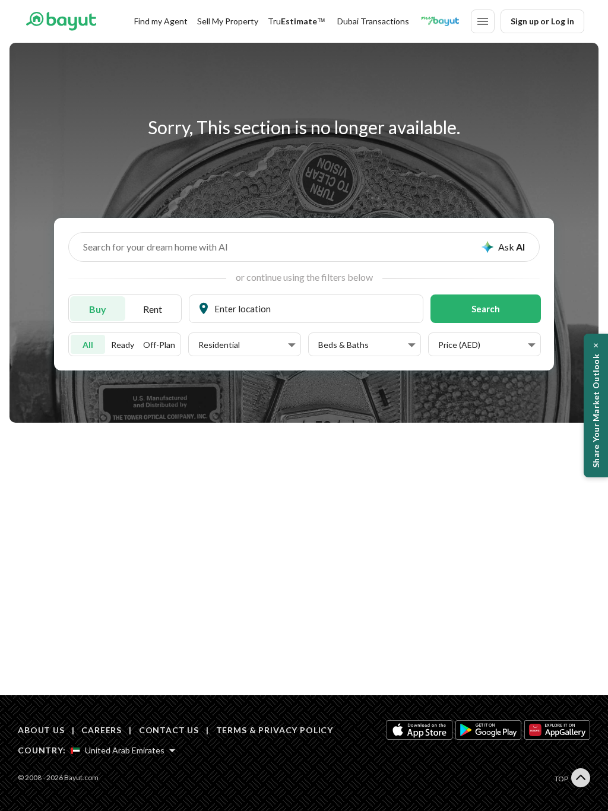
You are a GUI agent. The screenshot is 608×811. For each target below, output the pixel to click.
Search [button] (485, 308)
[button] (247, 345)
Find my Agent (161, 21)
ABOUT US (41, 730)
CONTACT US (169, 730)
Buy (97, 309)
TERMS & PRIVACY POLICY (274, 730)
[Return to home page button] (61, 21)
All (88, 345)
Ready (122, 345)
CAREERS (101, 730)
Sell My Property (227, 21)
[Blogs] (440, 21)
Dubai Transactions (373, 21)
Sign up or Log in (542, 21)
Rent (152, 309)
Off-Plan (159, 345)
